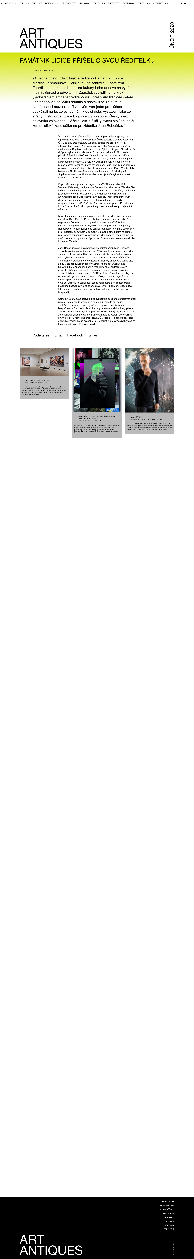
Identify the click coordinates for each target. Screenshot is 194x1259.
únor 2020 (51, 70)
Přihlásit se (168, 1201)
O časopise (168, 1213)
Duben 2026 (113, 3)
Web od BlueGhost (174, 1249)
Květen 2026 (128, 3)
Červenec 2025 (9, 3)
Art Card (169, 1217)
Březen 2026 (99, 3)
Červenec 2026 (160, 3)
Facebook (169, 1221)
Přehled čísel (167, 1205)
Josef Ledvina (37, 70)
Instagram (169, 1225)
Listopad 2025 (52, 3)
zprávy (45, 70)
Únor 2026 (84, 3)
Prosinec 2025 (69, 3)
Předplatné (168, 1229)
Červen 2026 (144, 3)
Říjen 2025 (37, 3)
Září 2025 (24, 3)
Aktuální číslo (167, 1209)
